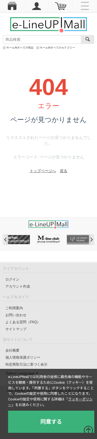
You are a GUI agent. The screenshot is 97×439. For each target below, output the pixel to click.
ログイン (12, 279)
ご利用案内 (14, 308)
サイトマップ (15, 329)
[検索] (87, 39)
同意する (51, 421)
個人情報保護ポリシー (22, 357)
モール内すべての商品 (19, 47)
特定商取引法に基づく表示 (26, 364)
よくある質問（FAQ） (22, 322)
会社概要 (12, 350)
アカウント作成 (17, 286)
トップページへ (43, 171)
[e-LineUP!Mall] (48, 24)
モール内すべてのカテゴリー (57, 47)
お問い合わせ (15, 315)
